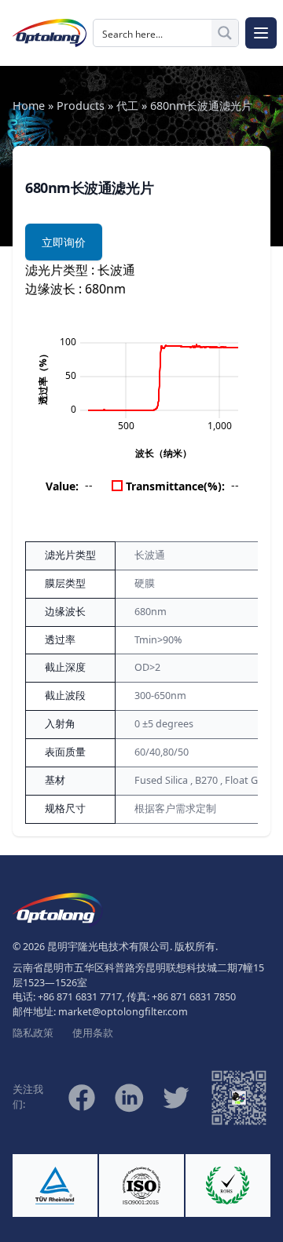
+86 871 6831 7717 (80, 996)
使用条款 (92, 1033)
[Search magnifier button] (224, 33)
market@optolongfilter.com (123, 1011)
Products (81, 105)
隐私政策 (33, 1033)
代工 (127, 105)
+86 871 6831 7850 (194, 996)
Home (29, 105)
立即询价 (64, 242)
